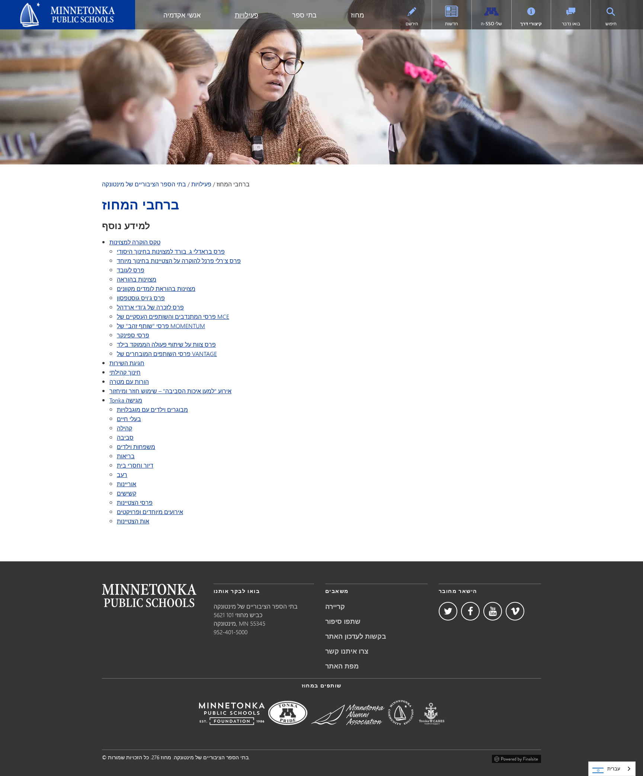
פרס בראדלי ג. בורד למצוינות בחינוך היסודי (171, 251)
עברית (613, 768)
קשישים (126, 493)
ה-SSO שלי (491, 23)
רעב (122, 474)
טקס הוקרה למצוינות (134, 242)
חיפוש (611, 23)
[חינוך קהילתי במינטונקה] (400, 730)
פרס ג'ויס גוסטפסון (141, 298)
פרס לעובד (130, 270)
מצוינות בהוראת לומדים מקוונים (156, 288)
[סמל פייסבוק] (470, 611)
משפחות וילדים (136, 446)
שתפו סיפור (343, 621)
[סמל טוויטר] (448, 611)
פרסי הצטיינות (135, 502)
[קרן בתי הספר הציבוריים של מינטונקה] (231, 730)
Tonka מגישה (125, 400)
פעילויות (246, 15)
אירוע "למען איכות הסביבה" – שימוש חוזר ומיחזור (170, 391)
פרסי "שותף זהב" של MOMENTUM (161, 325)
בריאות (126, 456)
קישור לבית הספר (149, 595)
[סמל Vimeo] (515, 611)
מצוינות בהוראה (136, 279)
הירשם (412, 23)
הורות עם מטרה (129, 381)
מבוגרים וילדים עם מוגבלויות (152, 409)
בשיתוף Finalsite (516, 758)
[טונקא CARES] (432, 730)
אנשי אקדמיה (182, 15)
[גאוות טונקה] (287, 730)
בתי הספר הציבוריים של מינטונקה (49, 6)
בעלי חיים (129, 418)
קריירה (335, 606)
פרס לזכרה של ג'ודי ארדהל (150, 307)
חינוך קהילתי (125, 372)
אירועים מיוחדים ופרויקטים (150, 511)
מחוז (357, 15)
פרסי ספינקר (133, 335)
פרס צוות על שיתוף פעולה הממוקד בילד (166, 344)
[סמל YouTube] (492, 611)
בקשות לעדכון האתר (355, 636)
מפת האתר (342, 666)
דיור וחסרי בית (135, 465)
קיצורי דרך (531, 23)
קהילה (124, 428)
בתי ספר (304, 15)
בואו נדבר (571, 23)
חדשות (451, 23)
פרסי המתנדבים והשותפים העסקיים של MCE (173, 316)
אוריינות (126, 484)
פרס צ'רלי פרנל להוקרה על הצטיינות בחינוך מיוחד (179, 260)
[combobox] (612, 768)
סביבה (125, 437)
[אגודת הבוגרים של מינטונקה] (347, 730)
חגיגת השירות (126, 363)
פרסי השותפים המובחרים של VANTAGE (167, 353)
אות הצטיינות (133, 521)
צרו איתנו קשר (346, 651)
